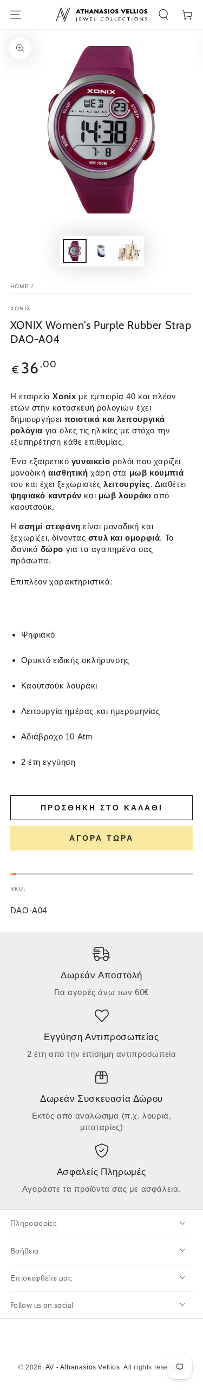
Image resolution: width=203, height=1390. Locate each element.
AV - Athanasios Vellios (82, 1367)
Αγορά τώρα (101, 838)
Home (19, 286)
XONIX (20, 308)
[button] (163, 14)
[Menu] (16, 14)
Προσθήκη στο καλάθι (102, 807)
